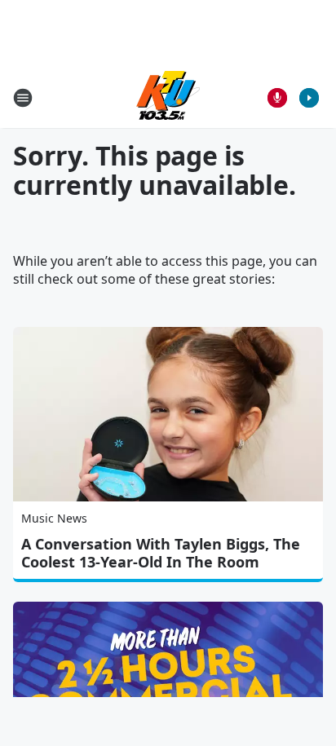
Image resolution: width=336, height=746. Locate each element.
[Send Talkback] (277, 98)
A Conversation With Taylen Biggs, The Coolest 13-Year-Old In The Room (160, 553)
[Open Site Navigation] (23, 98)
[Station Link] (168, 97)
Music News (54, 518)
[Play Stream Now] (309, 98)
